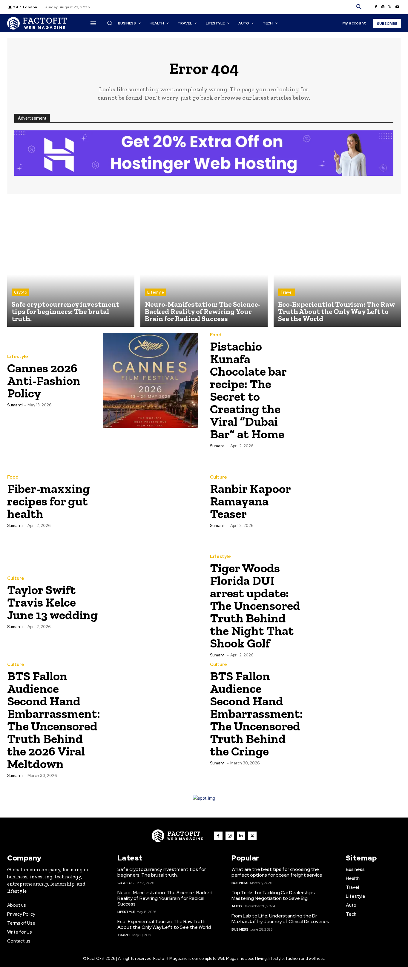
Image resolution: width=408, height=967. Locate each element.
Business (239, 882)
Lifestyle (155, 292)
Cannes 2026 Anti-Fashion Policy (43, 380)
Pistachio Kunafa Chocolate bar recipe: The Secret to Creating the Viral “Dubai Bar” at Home (248, 390)
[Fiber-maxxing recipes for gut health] (150, 501)
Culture (218, 477)
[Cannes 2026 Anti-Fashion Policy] (150, 380)
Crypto (20, 292)
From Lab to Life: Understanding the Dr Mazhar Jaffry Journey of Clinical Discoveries (280, 919)
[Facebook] (375, 7)
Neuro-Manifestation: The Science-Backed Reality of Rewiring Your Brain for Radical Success (164, 898)
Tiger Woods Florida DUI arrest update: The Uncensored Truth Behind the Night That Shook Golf (255, 605)
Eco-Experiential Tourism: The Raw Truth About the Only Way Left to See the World (164, 924)
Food (215, 335)
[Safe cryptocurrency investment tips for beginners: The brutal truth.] (70, 263)
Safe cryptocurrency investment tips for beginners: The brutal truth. (161, 872)
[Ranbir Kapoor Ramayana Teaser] (353, 501)
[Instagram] (382, 7)
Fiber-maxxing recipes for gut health (48, 501)
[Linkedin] (241, 836)
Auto (236, 906)
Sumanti (15, 405)
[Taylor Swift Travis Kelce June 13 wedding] (150, 602)
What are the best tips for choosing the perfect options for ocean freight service (276, 872)
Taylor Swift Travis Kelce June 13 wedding (52, 602)
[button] (359, 7)
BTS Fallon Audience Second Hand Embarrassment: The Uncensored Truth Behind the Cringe (256, 713)
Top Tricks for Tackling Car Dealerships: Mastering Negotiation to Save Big (273, 895)
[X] (390, 7)
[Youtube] (397, 7)
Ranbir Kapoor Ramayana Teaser (250, 501)
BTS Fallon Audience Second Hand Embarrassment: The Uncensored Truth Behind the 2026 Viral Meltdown (53, 719)
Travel (286, 292)
